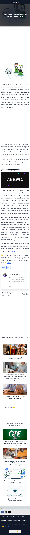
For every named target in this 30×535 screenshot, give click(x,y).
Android (13, 251)
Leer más (6, 526)
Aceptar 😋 (15, 531)
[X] (6, 512)
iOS (18, 251)
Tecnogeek (15, 2)
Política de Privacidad (12, 516)
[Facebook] (2, 512)
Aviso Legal (21, 516)
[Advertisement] (15, 44)
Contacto (3, 516)
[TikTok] (9, 512)
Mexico (3, 267)
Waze (8, 267)
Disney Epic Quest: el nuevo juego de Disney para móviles (8, 294)
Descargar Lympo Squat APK (23, 293)
